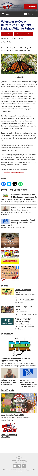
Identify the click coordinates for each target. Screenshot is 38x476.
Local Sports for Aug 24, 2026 (12, 415)
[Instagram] (32, 14)
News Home (8, 34)
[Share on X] (14, 184)
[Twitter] (19, 466)
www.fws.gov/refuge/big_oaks (14, 172)
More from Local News (24, 34)
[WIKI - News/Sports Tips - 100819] (19, 257)
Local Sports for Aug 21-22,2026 (9, 436)
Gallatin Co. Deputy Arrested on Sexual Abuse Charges (8, 382)
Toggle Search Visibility (35, 14)
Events (4, 285)
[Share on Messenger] (9, 184)
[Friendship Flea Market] (19, 240)
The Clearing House (30, 314)
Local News (7, 333)
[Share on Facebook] (3, 184)
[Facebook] (25, 14)
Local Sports (7, 390)
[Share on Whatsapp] (20, 184)
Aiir (28, 470)
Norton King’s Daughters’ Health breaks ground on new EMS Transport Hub (18, 222)
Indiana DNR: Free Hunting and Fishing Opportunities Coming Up (15, 360)
